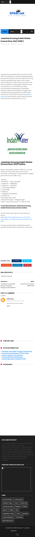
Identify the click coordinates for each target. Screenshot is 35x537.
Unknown (10, 299)
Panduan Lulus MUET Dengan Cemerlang (17, 351)
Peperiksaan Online (8, 513)
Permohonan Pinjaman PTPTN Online (15, 353)
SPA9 (18, 513)
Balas (8, 306)
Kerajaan (18, 506)
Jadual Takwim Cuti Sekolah (12, 355)
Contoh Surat (18, 499)
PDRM (11, 510)
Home (5, 31)
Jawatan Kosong (18, 44)
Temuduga (19, 517)
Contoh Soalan (7, 499)
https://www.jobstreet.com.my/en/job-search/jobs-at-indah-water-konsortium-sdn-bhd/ (17, 219)
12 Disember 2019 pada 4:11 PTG (16, 301)
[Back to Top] (17, 534)
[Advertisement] (17, 60)
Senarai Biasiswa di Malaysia (12, 357)
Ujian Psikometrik (8, 520)
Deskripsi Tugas (7, 503)
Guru (16, 503)
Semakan (25, 513)
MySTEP (5, 510)
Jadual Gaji (23, 503)
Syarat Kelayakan (8, 517)
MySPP (25, 506)
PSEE (17, 510)
